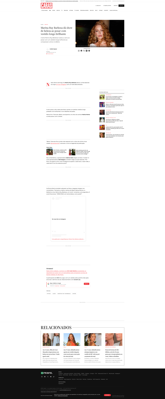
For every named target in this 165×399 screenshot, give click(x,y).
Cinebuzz (87, 373)
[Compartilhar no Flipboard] (86, 51)
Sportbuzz (75, 375)
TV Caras (77, 10)
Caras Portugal (114, 10)
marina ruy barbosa (64, 293)
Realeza (66, 10)
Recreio (70, 375)
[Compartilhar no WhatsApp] (79, 51)
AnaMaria (61, 373)
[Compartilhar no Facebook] (81, 51)
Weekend (103, 379)
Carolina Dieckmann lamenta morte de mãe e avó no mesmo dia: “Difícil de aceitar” (114, 113)
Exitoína (74, 379)
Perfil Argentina (96, 379)
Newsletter (108, 5)
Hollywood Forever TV (103, 373)
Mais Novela (111, 373)
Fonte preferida (62, 285)
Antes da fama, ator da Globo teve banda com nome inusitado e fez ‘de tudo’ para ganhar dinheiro (115, 136)
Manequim (117, 373)
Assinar (121, 5)
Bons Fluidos (77, 373)
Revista (92, 10)
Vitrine (100, 10)
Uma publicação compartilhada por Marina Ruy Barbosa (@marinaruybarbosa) (71, 239)
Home (42, 24)
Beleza (46, 24)
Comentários (50, 53)
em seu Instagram (61, 84)
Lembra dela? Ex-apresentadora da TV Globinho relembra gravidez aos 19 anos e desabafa (115, 128)
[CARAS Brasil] (46, 5)
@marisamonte (55, 143)
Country (106, 10)
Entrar (116, 5)
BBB (50, 10)
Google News (57, 285)
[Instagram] (42, 377)
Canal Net (61, 379)
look (54, 293)
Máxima (60, 375)
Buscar (99, 5)
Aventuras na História (68, 373)
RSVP (96, 10)
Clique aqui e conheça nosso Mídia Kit (49, 391)
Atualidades (44, 10)
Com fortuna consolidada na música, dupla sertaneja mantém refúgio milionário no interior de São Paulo (114, 98)
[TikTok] (54, 377)
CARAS (82, 373)
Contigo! (92, 373)
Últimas (71, 10)
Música (58, 10)
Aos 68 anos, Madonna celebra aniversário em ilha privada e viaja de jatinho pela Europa (114, 121)
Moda (53, 10)
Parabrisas (89, 379)
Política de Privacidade (46, 395)
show (74, 293)
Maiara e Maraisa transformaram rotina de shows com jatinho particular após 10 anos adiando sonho (115, 106)
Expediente (61, 383)
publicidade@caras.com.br (65, 389)
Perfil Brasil (65, 375)
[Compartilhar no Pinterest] (89, 51)
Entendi (107, 395)
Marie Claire (79, 379)
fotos (49, 293)
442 (107, 379)
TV (61, 10)
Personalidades (84, 10)
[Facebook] (45, 377)
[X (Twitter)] (48, 377)
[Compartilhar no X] (84, 51)
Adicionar (86, 283)
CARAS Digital (53, 49)
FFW (96, 373)
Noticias (84, 379)
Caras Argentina (67, 379)
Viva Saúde (84, 375)
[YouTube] (51, 377)
